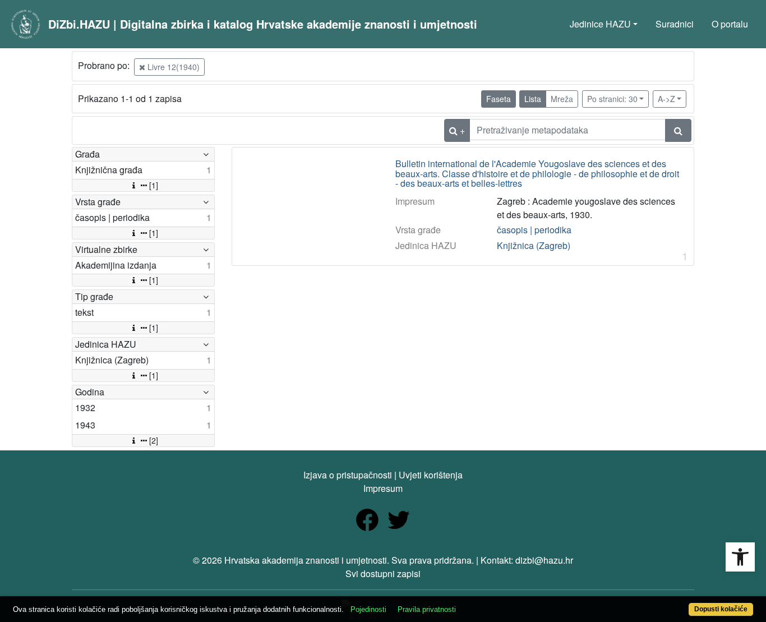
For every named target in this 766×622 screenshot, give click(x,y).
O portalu (730, 23)
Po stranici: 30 (612, 98)
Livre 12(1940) (172, 66)
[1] (153, 185)
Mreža (562, 98)
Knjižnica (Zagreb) (533, 245)
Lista (532, 98)
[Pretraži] (678, 130)
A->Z (666, 98)
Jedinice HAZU (600, 23)
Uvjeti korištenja (431, 474)
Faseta (498, 98)
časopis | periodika (534, 229)
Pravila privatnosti (427, 609)
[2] (153, 440)
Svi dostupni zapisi (383, 573)
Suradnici (675, 23)
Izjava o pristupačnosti (347, 474)
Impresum (383, 488)
